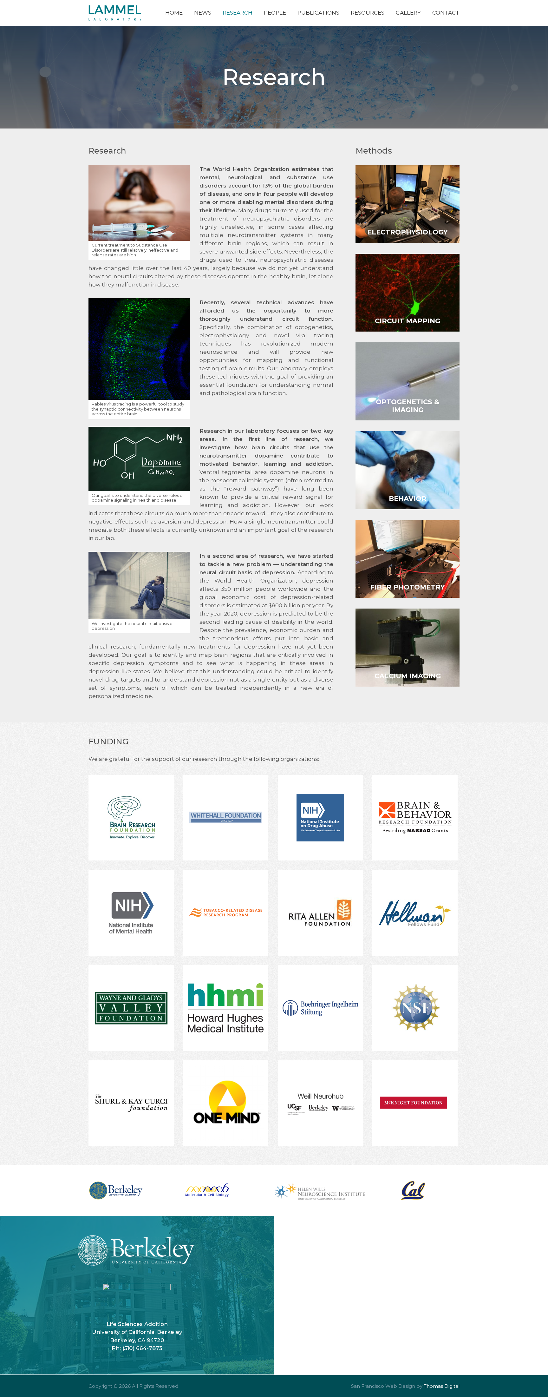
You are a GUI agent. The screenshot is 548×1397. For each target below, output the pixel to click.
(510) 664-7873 (142, 1348)
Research (237, 13)
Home (174, 13)
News (202, 13)
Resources (367, 13)
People (275, 13)
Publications (318, 13)
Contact (446, 13)
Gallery (408, 13)
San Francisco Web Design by (386, 1386)
